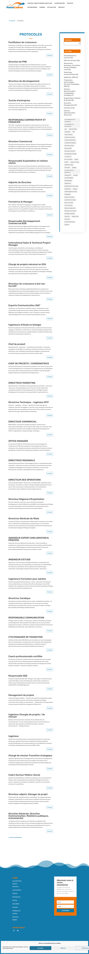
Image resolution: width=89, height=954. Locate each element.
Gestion (66, 162)
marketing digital (69, 177)
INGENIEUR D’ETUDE (19, 559)
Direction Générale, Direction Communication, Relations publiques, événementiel (28, 815)
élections (67, 224)
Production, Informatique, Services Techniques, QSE (72, 83)
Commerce (68, 108)
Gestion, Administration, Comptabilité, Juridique (70, 92)
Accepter (40, 948)
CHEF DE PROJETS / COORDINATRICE (28, 363)
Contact (61, 7)
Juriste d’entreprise (19, 100)
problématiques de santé (71, 191)
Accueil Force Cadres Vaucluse (39, 3)
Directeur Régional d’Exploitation (26, 499)
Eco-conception (68, 159)
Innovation (67, 167)
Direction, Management (69, 104)
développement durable (70, 153)
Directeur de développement (23, 81)
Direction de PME (17, 61)
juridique (74, 167)
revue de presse (68, 205)
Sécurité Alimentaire (70, 221)
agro (66, 129)
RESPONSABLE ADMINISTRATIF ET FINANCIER (27, 121)
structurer (67, 216)
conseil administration (70, 140)
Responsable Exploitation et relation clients (28, 162)
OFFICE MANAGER (18, 441)
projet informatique (69, 197)
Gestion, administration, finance (70, 113)
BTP (74, 131)
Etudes (76, 159)
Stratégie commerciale (70, 210)
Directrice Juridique (19, 598)
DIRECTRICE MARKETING (21, 383)
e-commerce (68, 156)
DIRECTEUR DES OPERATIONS (24, 479)
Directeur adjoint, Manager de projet (28, 794)
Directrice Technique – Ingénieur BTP (28, 402)
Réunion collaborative (70, 208)
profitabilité (67, 194)
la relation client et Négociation (69, 171)
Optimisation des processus (71, 186)
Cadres (42, 7)
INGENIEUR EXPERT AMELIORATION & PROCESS (28, 539)
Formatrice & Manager (20, 201)
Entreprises (32, 7)
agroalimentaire (73, 129)
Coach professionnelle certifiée (25, 656)
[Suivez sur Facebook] (13, 930)
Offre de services (70, 60)
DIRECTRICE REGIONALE (21, 460)
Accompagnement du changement (70, 120)
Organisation (68, 189)
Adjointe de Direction (19, 182)
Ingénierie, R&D (69, 77)
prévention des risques (70, 200)
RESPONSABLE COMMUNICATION (26, 617)
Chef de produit (16, 344)
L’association (59, 3)
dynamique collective (70, 151)
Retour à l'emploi (69, 202)
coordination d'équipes (70, 142)
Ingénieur (13, 736)
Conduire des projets (70, 137)
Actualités (51, 7)
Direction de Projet (69, 145)
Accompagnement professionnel (69, 125)
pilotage (75, 189)
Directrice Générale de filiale (23, 518)
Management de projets (21, 695)
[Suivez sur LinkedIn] (17, 930)
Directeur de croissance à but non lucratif (26, 284)
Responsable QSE (17, 675)
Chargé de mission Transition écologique (30, 755)
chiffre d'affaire (68, 134)
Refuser (63, 948)
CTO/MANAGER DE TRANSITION (25, 637)
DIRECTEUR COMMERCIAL (22, 421)
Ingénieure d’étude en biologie (24, 324)
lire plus (49, 55)
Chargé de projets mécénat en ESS (27, 264)
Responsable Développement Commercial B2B (24, 222)
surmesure (67, 219)
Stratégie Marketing (70, 213)
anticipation (67, 131)
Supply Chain (75, 216)
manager (75, 175)
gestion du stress (74, 162)
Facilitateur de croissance (22, 42)
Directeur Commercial (20, 141)
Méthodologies (68, 180)
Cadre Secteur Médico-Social (24, 775)
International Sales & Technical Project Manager (29, 243)
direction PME (68, 148)
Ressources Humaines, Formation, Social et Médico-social (72, 66)
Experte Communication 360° (24, 305)
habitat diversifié (69, 164)
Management (68, 175)
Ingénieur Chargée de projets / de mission (26, 715)
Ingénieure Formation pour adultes (27, 579)
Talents (70, 3)
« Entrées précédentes (15, 837)
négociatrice (68, 183)
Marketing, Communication (70, 73)
